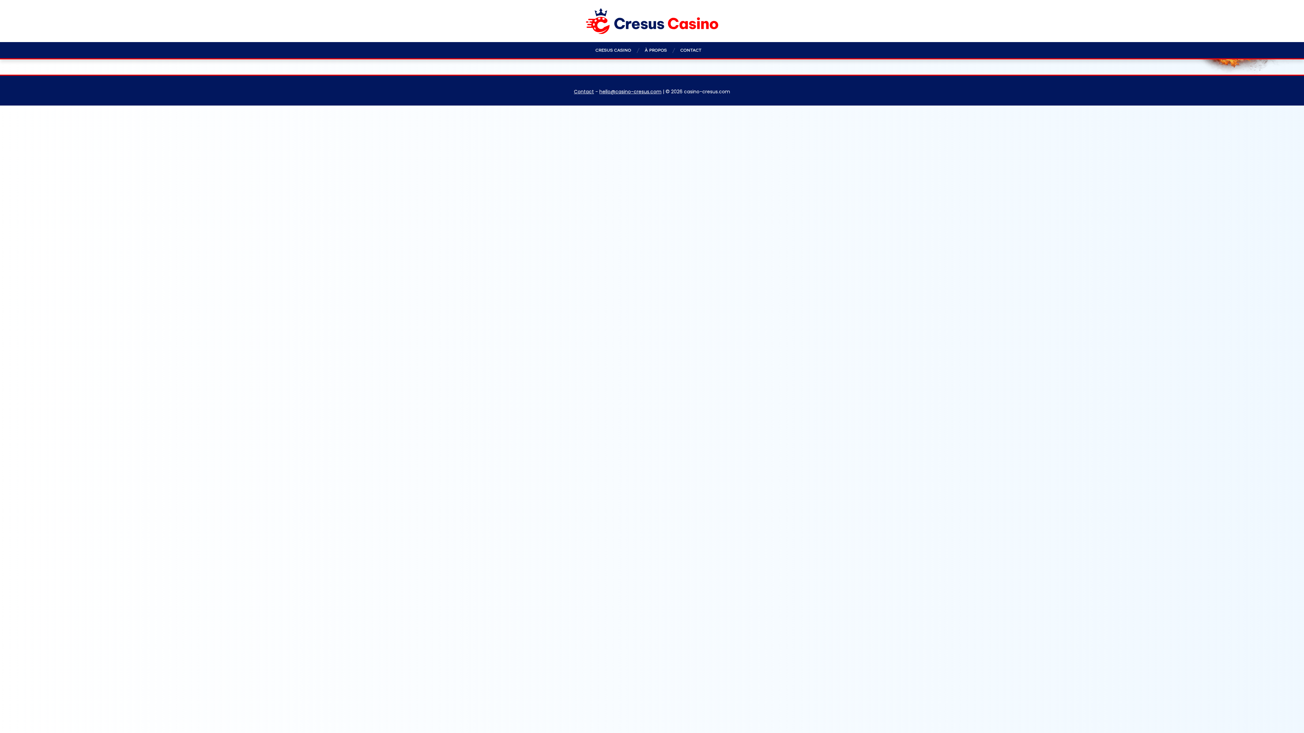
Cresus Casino (613, 50)
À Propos (656, 50)
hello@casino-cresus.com (630, 91)
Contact (691, 50)
